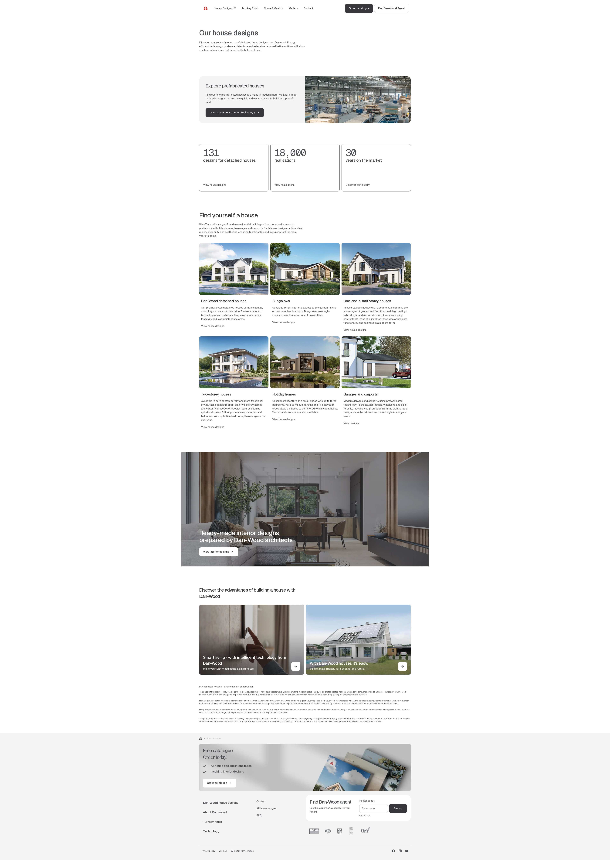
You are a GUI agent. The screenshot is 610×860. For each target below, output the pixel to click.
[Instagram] (400, 851)
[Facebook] (393, 851)
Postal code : (367, 800)
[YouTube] (406, 851)
